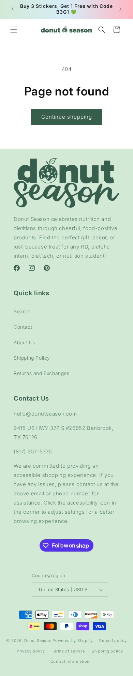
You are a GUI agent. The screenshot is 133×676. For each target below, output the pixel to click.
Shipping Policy (32, 358)
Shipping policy (107, 651)
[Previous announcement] (12, 9)
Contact (23, 327)
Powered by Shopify (73, 640)
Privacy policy (31, 651)
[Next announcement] (120, 9)
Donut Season (37, 640)
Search (22, 311)
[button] (13, 29)
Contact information (69, 661)
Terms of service (68, 651)
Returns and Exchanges (42, 373)
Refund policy (113, 640)
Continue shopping (66, 117)
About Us (24, 342)
